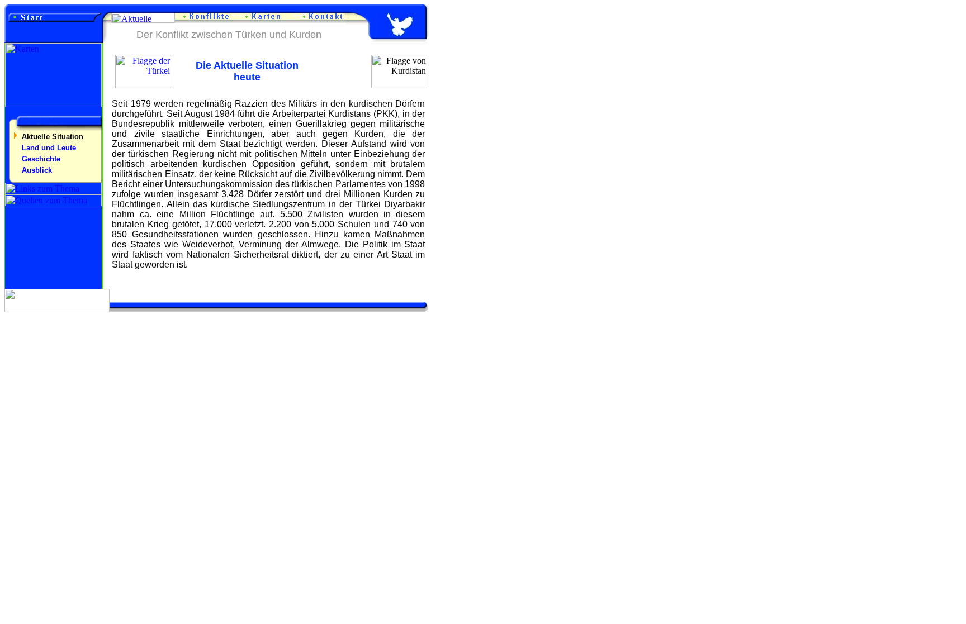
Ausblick (37, 170)
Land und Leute (49, 148)
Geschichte (41, 159)
